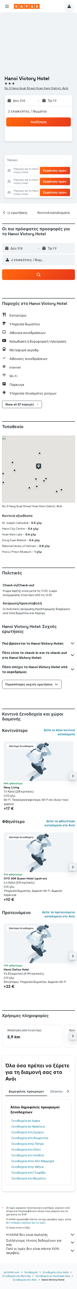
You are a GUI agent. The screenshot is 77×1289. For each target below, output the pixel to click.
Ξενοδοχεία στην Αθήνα (27, 1167)
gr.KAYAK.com (11, 1272)
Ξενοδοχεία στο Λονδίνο (27, 1155)
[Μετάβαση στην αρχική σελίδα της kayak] (27, 6)
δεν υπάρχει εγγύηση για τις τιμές (25, 1222)
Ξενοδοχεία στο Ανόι (25, 1279)
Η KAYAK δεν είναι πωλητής (27, 1235)
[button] (6, 6)
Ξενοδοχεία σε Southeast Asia (53, 1275)
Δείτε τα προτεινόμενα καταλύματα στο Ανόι (58, 914)
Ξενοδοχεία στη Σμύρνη (27, 1132)
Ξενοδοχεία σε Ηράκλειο (28, 1126)
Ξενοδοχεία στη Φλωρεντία (29, 1138)
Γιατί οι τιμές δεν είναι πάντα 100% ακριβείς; (32, 1251)
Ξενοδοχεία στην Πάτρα (27, 1144)
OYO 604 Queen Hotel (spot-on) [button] (25, 878)
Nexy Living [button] (11, 787)
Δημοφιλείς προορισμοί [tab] (26, 1091)
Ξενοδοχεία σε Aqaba (25, 1121)
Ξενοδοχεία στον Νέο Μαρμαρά (32, 1161)
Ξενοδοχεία (31, 1272)
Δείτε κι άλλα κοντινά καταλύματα (59, 732)
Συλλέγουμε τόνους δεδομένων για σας (33, 1242)
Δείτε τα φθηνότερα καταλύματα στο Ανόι (60, 823)
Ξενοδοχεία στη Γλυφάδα (28, 1172)
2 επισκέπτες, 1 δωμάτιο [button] (27, 111)
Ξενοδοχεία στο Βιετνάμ (16, 1275)
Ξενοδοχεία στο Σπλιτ (26, 1149)
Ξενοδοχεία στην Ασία (55, 1272)
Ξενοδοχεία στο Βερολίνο (28, 1178)
